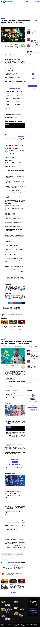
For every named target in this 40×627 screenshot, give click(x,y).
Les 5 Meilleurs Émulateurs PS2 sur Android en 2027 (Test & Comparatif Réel (21, 608)
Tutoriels (27, 1)
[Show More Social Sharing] (38, 25)
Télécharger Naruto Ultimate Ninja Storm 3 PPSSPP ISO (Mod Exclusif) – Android (18, 567)
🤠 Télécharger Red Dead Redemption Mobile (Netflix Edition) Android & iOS (18, 308)
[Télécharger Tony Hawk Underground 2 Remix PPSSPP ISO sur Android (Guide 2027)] (4, 322)
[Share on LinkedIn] (36, 25)
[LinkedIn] (2, 50)
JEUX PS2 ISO (19, 1)
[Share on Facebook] (32, 25)
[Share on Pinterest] (35, 25)
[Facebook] (2, 46)
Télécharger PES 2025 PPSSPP (5, 559)
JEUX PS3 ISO (17, 624)
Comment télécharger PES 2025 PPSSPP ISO (7, 553)
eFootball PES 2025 (13, 390)
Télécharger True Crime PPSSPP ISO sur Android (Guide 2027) (21, 327)
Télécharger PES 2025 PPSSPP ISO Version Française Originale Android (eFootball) (7, 308)
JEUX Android (23, 1)
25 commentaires (16, 346)
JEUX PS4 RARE (22, 624)
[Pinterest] (2, 52)
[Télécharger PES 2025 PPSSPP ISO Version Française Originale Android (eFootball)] (13, 356)
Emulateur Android (27, 624)
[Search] (33, 1)
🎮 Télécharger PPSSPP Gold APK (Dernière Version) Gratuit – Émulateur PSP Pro (7, 567)
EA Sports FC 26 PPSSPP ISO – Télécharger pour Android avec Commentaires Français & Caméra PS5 (34, 46)
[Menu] (1, 1)
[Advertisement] (20, 9)
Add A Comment (13, 333)
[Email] (2, 54)
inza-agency (2, 625)
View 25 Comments (13, 592)
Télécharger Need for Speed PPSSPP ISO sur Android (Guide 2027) (12, 327)
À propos (9, 625)
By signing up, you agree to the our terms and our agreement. (33, 89)
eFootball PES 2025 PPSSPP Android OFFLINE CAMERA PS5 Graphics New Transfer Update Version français (12, 555)
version (6, 386)
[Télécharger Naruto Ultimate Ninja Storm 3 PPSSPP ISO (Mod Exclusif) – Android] (13, 34)
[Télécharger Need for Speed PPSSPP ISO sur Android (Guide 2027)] (13, 322)
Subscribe (36, 1)
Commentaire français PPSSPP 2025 (18, 553)
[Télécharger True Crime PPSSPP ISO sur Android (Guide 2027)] (21, 322)
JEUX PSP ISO (16, 1)
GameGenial (8, 312)
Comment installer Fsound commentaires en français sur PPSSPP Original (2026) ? (35, 40)
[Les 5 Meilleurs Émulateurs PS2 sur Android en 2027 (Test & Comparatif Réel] (16, 608)
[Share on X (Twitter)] (34, 25)
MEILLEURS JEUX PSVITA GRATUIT (34, 624)
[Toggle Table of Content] (13, 55)
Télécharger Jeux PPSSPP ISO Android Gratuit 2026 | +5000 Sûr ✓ (19, 625)
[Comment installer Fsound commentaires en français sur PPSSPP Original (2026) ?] (28, 39)
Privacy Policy (35, 410)
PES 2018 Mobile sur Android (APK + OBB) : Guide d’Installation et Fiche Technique (21, 602)
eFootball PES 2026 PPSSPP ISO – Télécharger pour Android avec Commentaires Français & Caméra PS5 (34, 33)
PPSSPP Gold (14, 117)
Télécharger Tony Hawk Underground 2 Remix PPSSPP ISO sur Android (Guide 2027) (4, 327)
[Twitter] (2, 48)
